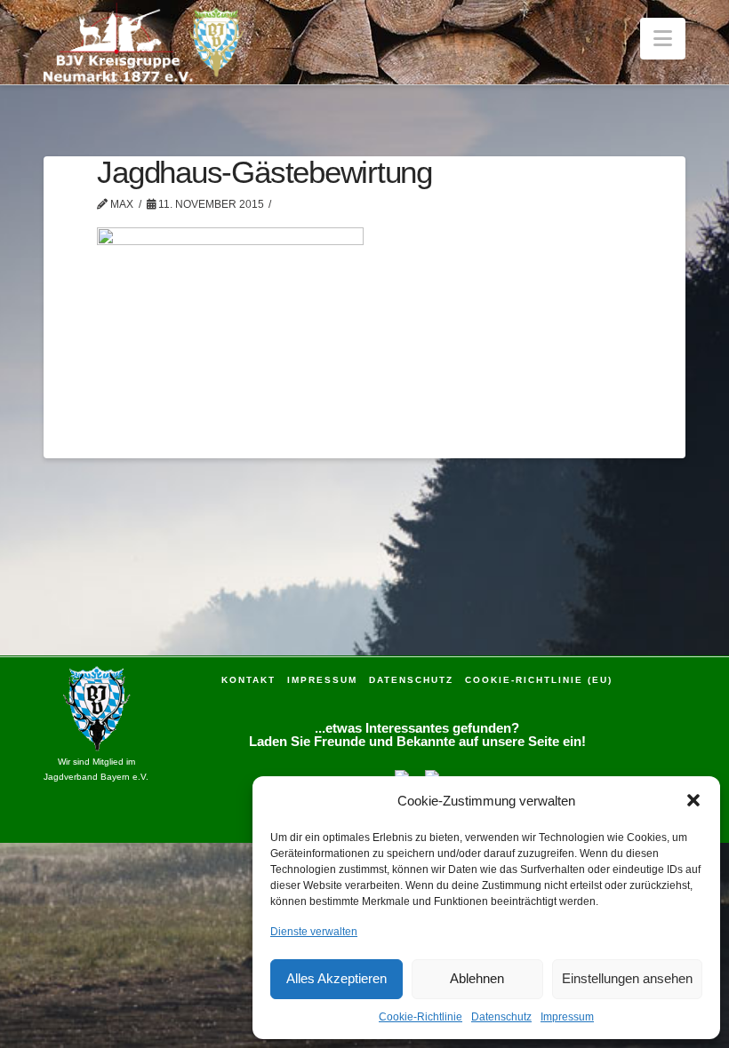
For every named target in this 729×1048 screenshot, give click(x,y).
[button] (693, 800)
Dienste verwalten (313, 931)
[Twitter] (432, 775)
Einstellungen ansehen (627, 978)
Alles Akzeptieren (336, 978)
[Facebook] (402, 775)
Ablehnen (477, 978)
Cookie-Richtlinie (420, 1017)
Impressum (567, 1017)
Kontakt (248, 680)
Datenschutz (501, 1017)
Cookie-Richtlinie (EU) (539, 680)
